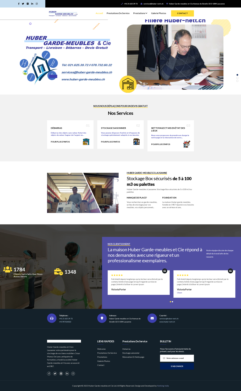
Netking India (163, 385)
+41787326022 (65, 322)
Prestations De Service (118, 13)
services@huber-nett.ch (168, 319)
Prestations (139, 13)
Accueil (99, 13)
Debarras (126, 349)
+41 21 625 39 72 (66, 319)
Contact (100, 365)
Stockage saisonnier (131, 353)
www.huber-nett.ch (167, 322)
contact (182, 13)
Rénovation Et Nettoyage (133, 357)
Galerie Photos (158, 13)
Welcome (101, 349)
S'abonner (177, 366)
